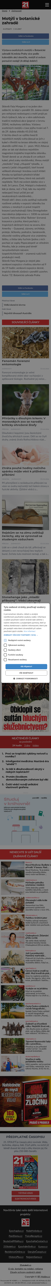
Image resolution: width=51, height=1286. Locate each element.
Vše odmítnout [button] (26, 673)
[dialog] (25, 643)
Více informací (29, 631)
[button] (25, 635)
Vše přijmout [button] (26, 666)
